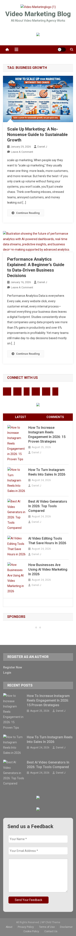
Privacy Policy (26, 927)
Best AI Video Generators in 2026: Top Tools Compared (47, 506)
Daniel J (42, 146)
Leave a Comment (22, 151)
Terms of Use (47, 927)
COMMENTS (55, 417)
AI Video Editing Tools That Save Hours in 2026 (47, 540)
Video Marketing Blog (38, 14)
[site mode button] (61, 49)
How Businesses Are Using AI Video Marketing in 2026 (47, 569)
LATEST (20, 417)
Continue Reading (28, 212)
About (9, 927)
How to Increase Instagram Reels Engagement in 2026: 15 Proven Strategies (46, 434)
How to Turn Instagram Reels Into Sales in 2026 (46, 472)
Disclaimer (66, 927)
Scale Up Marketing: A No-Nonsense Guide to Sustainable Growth (37, 134)
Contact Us (50, 931)
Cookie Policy (31, 931)
